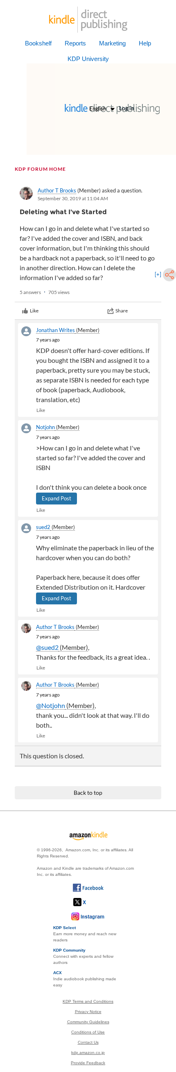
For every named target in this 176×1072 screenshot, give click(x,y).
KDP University (88, 58)
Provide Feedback (88, 1063)
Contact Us (88, 1042)
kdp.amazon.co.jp (88, 1052)
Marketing (112, 43)
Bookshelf (38, 43)
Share (121, 311)
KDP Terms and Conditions (88, 1001)
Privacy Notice (88, 1011)
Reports (75, 43)
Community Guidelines (88, 1022)
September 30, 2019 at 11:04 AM (73, 198)
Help (145, 43)
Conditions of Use (88, 1032)
